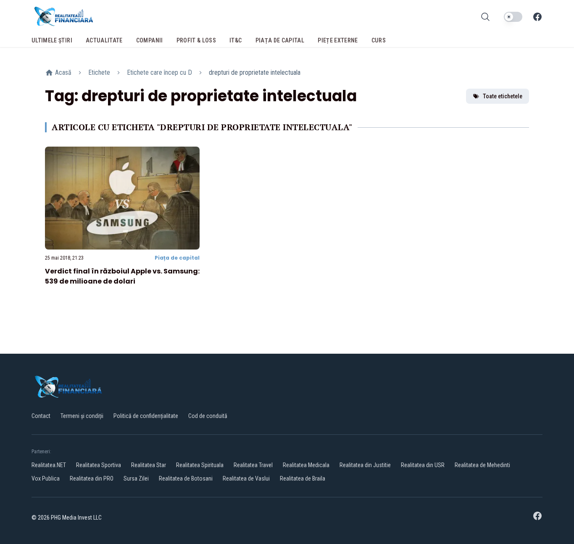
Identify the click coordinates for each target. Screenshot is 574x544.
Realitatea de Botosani (186, 478)
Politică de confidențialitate (145, 416)
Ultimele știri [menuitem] (52, 40)
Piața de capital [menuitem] (280, 40)
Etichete (99, 72)
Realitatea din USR (423, 465)
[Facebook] (537, 17)
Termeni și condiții (82, 416)
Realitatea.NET (49, 465)
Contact (41, 416)
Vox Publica (46, 478)
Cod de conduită (207, 416)
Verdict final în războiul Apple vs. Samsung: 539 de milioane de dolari (122, 276)
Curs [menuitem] (378, 40)
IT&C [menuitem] (235, 40)
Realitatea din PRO (91, 478)
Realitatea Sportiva (98, 465)
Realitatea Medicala (306, 465)
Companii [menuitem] (149, 40)
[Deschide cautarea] (485, 16)
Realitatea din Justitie (365, 465)
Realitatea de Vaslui (246, 478)
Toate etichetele (502, 96)
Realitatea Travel (253, 465)
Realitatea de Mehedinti (482, 465)
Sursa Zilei (136, 478)
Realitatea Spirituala (200, 465)
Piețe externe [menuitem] (338, 40)
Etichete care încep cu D (159, 72)
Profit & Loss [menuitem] (196, 40)
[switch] (513, 17)
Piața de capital (177, 257)
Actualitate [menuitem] (104, 40)
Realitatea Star (148, 465)
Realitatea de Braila (302, 478)
